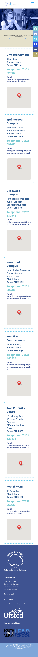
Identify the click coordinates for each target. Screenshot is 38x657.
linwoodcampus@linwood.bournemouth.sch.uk (19, 80)
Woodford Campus (10, 589)
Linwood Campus (10, 581)
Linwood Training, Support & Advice (16, 604)
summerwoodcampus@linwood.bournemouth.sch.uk (19, 367)
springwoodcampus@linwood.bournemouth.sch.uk (19, 151)
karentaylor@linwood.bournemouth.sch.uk (19, 512)
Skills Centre (8, 599)
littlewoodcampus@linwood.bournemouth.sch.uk (19, 223)
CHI (5, 596)
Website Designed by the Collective (23, 648)
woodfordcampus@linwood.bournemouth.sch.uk (19, 297)
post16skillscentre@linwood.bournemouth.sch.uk (18, 446)
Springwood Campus (11, 584)
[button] (19, 95)
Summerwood (9, 594)
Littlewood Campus (11, 587)
